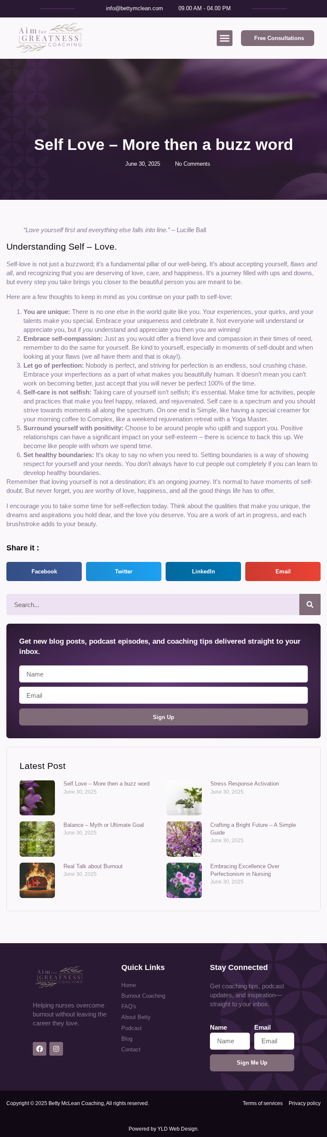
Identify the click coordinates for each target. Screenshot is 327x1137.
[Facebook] (39, 1049)
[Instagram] (56, 1049)
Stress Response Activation (244, 783)
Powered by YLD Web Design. (164, 1129)
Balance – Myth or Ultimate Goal (103, 825)
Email (262, 1027)
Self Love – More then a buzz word (106, 783)
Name (218, 1027)
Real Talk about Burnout (93, 866)
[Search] (310, 604)
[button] (225, 38)
